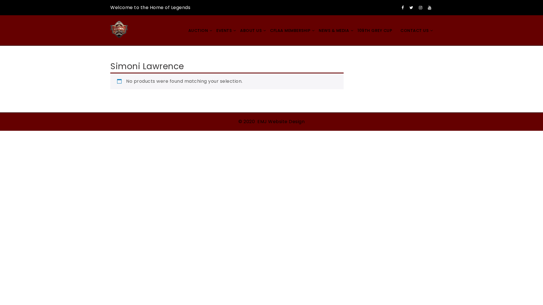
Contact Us (414, 30)
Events (224, 30)
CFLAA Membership (290, 30)
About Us (251, 30)
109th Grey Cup (374, 30)
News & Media (334, 30)
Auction (198, 30)
